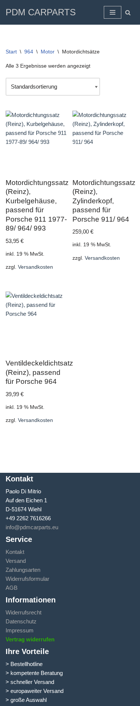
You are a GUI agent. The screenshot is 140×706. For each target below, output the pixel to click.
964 (28, 52)
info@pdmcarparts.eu (32, 527)
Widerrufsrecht (23, 612)
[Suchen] (128, 12)
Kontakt (15, 552)
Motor (48, 52)
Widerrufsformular (27, 579)
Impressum (20, 630)
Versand (16, 561)
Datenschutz (21, 621)
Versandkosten (35, 267)
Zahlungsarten (23, 570)
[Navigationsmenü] (112, 12)
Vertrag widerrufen (30, 639)
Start (11, 52)
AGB (12, 588)
